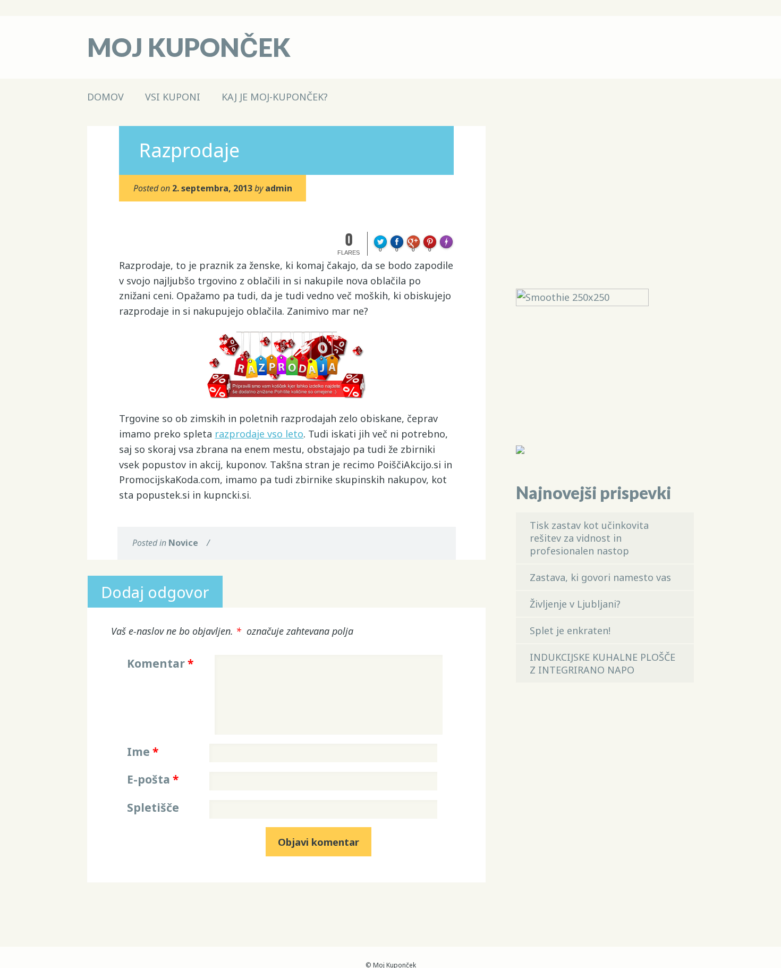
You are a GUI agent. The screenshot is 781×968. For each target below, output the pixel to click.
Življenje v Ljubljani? (575, 603)
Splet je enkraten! (570, 630)
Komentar (160, 663)
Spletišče (153, 807)
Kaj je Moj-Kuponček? (275, 96)
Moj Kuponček (189, 47)
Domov (105, 96)
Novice (183, 543)
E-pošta (153, 779)
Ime (142, 751)
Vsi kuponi (172, 96)
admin (278, 188)
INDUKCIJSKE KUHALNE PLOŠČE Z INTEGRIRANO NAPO (602, 663)
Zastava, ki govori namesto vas (600, 577)
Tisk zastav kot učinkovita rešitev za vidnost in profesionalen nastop (589, 538)
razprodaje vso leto (259, 433)
